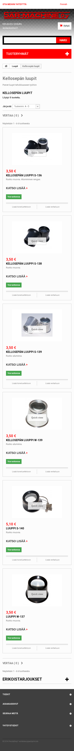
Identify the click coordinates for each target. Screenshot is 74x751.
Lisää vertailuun (52, 207)
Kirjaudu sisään (12, 24)
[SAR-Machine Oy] (37, 16)
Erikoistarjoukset (22, 679)
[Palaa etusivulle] (6, 66)
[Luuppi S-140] (37, 501)
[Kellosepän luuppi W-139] (37, 413)
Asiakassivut (10, 28)
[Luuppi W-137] (37, 589)
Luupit (15, 66)
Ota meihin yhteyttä (15, 4)
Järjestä (7, 106)
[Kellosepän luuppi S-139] (37, 325)
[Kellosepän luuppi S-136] (37, 148)
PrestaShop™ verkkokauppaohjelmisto (23, 741)
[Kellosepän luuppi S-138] (37, 236)
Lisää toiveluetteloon (21, 207)
